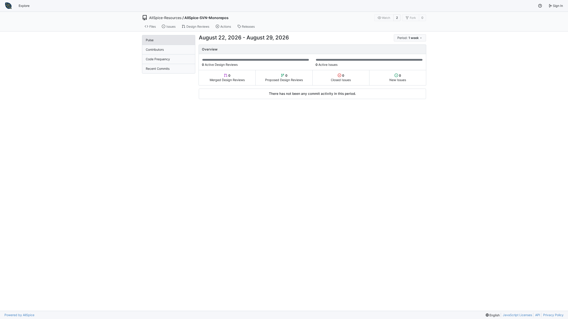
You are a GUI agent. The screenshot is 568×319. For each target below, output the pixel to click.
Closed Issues (341, 78)
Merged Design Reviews (227, 78)
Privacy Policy (553, 315)
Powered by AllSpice (19, 315)
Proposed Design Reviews (284, 78)
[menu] (410, 37)
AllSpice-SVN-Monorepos (206, 18)
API (537, 315)
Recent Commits (158, 68)
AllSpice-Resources (165, 18)
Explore (24, 6)
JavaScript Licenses (517, 315)
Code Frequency (158, 59)
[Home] (8, 6)
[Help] (540, 6)
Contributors (155, 49)
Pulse (150, 40)
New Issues (397, 78)
